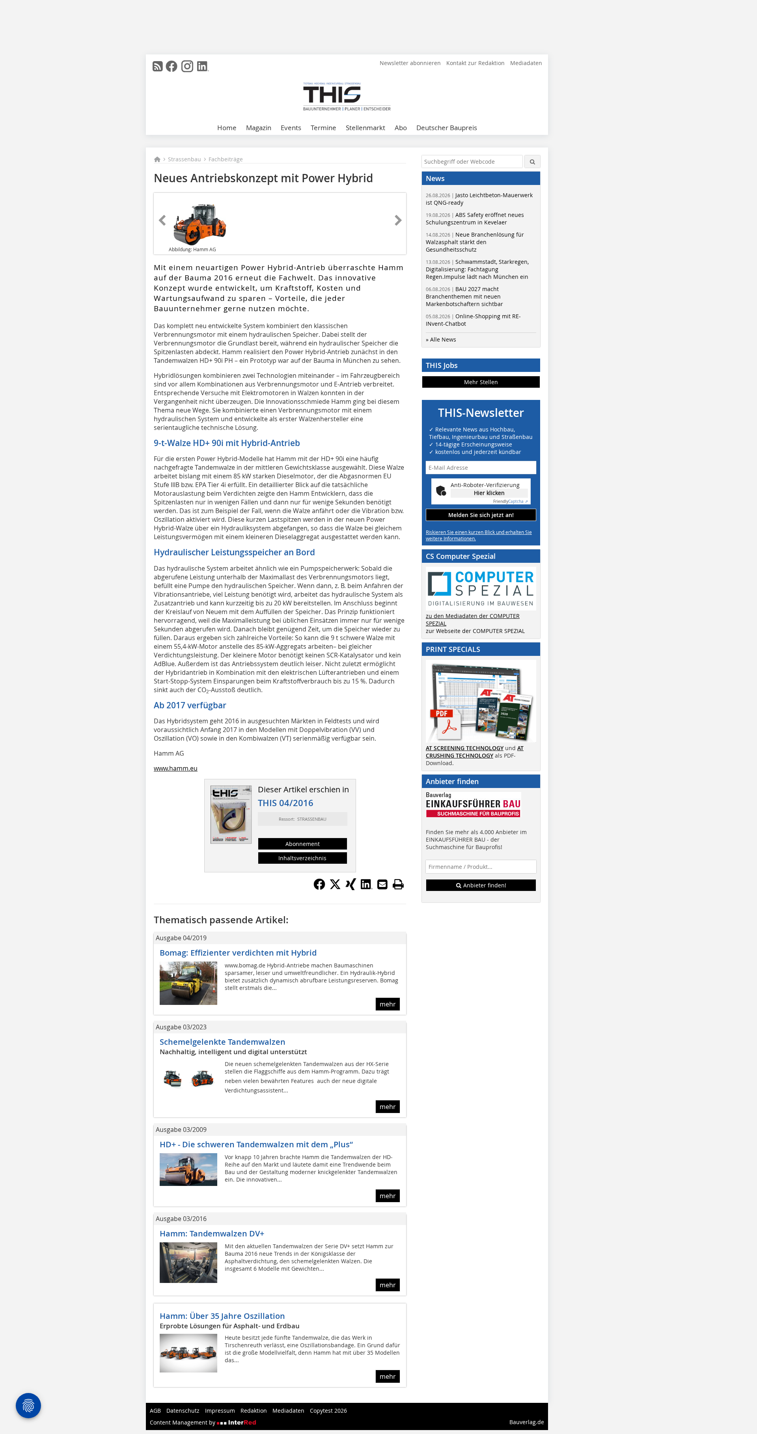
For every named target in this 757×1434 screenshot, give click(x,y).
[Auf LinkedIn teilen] (367, 888)
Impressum (220, 1410)
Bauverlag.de (526, 1422)
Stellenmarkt (365, 127)
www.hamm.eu (176, 768)
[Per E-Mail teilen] (382, 884)
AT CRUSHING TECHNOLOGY (475, 751)
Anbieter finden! (484, 885)
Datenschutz (183, 1410)
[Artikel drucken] (398, 884)
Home (227, 127)
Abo (401, 127)
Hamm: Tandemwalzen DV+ (212, 1233)
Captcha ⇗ (510, 501)
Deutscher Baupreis (446, 127)
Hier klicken (489, 493)
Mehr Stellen (481, 382)
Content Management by (183, 1422)
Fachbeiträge (226, 159)
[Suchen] (532, 161)
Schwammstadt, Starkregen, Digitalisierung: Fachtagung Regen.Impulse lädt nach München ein (477, 269)
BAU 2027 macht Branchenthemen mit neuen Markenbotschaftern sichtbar (464, 296)
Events (291, 127)
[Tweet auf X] (335, 888)
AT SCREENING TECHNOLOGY (464, 748)
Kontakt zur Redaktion (475, 63)
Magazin (258, 127)
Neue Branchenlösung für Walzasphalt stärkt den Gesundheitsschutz (475, 242)
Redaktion (254, 1410)
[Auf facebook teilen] (319, 888)
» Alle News (441, 339)
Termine (323, 127)
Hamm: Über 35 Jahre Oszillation (222, 1316)
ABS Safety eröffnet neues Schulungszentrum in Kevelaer (475, 218)
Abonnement (302, 844)
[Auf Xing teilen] (351, 888)
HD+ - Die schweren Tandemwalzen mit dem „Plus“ (256, 1144)
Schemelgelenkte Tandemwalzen (222, 1041)
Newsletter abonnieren (410, 63)
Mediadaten (526, 63)
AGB (155, 1410)
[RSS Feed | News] (158, 66)
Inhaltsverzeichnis (302, 858)
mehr (388, 1004)
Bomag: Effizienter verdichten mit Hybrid (238, 952)
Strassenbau (184, 159)
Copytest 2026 (328, 1410)
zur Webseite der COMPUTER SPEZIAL (475, 631)
